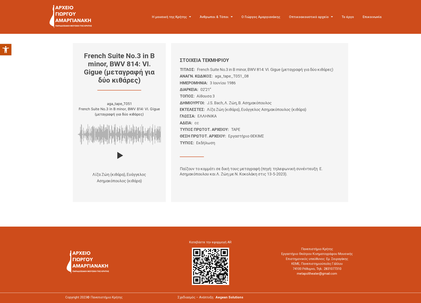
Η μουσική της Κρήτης (169, 17)
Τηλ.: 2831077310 (328, 269)
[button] (5, 49)
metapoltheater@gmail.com (317, 274)
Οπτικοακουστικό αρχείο (309, 17)
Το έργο (348, 17)
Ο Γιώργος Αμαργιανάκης (260, 17)
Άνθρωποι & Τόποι (214, 17)
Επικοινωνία (372, 17)
